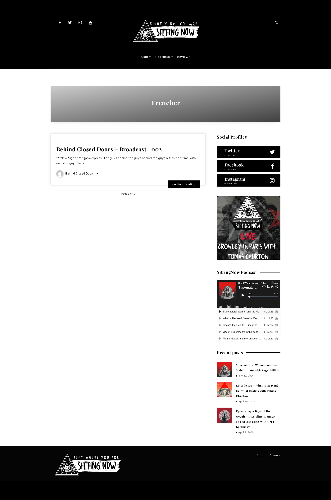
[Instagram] (80, 22)
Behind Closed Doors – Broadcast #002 (109, 149)
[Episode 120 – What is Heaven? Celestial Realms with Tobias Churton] (224, 389)
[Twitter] (70, 22)
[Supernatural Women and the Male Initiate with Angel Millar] (224, 369)
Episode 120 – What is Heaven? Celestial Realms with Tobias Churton (257, 391)
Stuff (144, 57)
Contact (275, 455)
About (261, 455)
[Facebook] (60, 22)
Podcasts (162, 57)
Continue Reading (183, 184)
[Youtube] (90, 22)
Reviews (183, 57)
